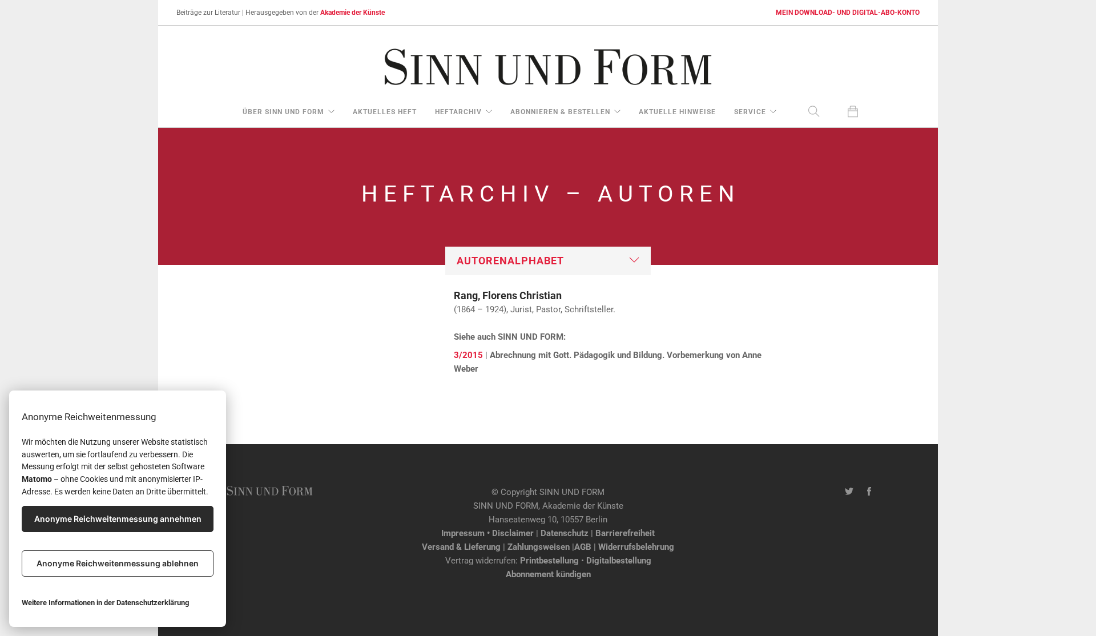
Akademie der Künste (352, 13)
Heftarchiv (458, 112)
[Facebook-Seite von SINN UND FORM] (869, 492)
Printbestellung (549, 561)
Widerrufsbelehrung (636, 547)
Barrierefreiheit (625, 533)
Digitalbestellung (618, 561)
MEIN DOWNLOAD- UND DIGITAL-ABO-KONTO (848, 13)
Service (750, 112)
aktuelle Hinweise (677, 112)
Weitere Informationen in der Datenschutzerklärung (105, 602)
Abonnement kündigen (548, 574)
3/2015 (468, 355)
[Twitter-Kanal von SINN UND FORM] (849, 492)
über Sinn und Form (283, 112)
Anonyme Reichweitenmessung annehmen (118, 519)
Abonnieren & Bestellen (560, 112)
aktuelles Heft (385, 112)
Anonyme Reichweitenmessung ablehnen (118, 563)
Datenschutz (565, 533)
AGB (582, 547)
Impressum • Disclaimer (487, 533)
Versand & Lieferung (461, 547)
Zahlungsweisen (538, 547)
